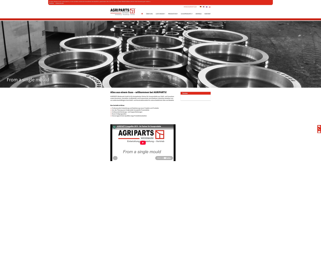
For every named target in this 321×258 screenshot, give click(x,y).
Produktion (172, 14)
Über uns (149, 14)
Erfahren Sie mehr (60, 3)
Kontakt (208, 14)
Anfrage (199, 14)
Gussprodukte (186, 14)
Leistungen (160, 14)
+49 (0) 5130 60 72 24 (190, 7)
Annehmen (51, 3)
